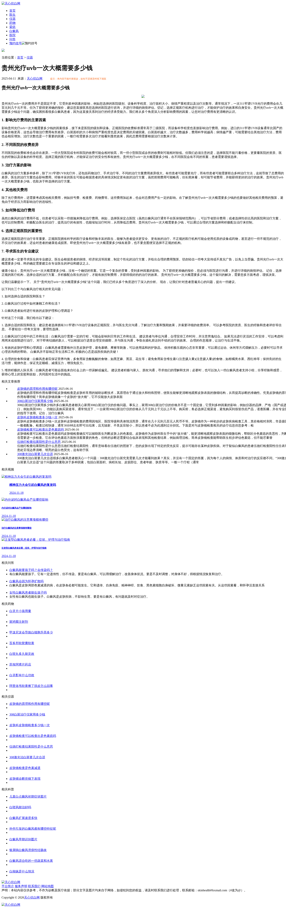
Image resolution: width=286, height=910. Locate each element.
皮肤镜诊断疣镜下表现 (24, 778)
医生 (12, 14)
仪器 (12, 18)
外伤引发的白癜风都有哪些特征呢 (32, 828)
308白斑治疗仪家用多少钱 (35, 401)
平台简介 (8, 886)
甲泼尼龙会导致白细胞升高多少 (31, 632)
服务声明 (21, 886)
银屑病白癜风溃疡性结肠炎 (28, 850)
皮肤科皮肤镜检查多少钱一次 (37, 417)
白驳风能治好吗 (20, 807)
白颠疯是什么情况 (21, 871)
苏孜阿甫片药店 (20, 664)
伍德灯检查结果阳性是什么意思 (39, 441)
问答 (12, 39)
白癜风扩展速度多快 (23, 818)
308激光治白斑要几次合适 (35, 454)
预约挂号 (15, 43)
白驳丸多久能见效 (21, 653)
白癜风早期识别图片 (23, 839)
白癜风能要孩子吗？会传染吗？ (31, 570)
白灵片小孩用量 (20, 611)
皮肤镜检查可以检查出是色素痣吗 (40, 429)
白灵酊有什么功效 (21, 675)
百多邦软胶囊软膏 (21, 643)
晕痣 (12, 27)
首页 (12, 10)
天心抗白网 (34, 78)
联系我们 (34, 886)
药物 (12, 23)
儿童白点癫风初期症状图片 (28, 796)
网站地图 (47, 886)
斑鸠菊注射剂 (18, 621)
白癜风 (14, 31)
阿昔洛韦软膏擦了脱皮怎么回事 (31, 686)
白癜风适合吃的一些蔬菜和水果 (31, 860)
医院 (12, 35)
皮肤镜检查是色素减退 (24, 768)
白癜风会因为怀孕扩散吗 (26, 581)
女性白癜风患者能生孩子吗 (28, 592)
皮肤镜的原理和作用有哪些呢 (37, 388)
